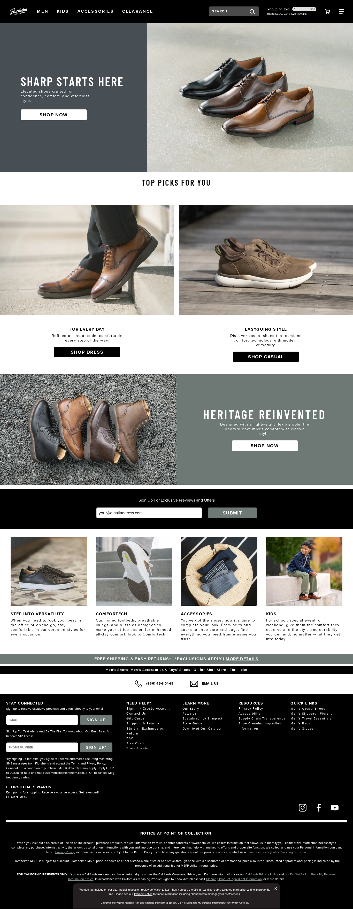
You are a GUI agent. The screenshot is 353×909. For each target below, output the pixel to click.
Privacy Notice (143, 894)
